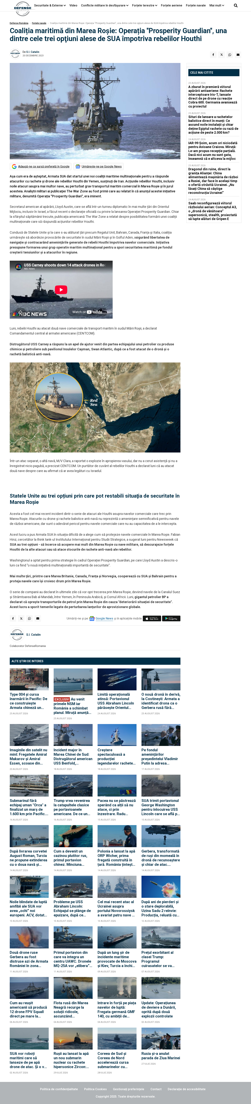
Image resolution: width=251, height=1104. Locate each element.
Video (73, 5)
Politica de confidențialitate (59, 1089)
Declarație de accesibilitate (187, 1089)
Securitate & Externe (48, 5)
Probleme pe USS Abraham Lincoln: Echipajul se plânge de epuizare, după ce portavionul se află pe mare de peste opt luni (72, 908)
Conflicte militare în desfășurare (103, 5)
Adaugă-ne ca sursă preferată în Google (43, 166)
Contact (156, 1089)
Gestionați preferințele (128, 1089)
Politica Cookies (95, 1089)
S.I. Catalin (32, 51)
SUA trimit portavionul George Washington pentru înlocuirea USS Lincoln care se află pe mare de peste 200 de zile (160, 807)
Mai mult (215, 5)
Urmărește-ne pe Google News (102, 166)
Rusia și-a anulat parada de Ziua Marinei (160, 1055)
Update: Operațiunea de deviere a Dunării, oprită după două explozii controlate (158, 1009)
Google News (104, 618)
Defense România (19, 23)
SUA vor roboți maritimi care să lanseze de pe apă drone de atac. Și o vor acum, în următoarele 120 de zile (29, 1060)
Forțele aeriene (171, 5)
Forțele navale (196, 5)
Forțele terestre (143, 5)
